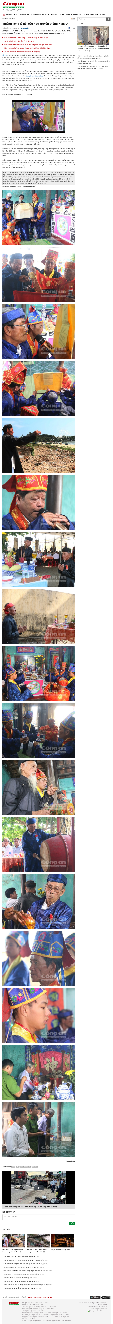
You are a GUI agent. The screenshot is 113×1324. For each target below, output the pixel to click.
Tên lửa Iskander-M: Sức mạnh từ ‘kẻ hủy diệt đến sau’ (21, 1267)
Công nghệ (94, 14)
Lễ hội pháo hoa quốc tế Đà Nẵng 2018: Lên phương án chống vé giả (26, 38)
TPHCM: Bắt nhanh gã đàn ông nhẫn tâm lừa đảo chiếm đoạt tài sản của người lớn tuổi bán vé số (93, 48)
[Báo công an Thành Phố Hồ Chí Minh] (13, 5)
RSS (73, 18)
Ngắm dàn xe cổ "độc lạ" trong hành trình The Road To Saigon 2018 (25, 1284)
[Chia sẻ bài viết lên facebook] (69, 28)
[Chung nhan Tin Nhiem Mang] (97, 1311)
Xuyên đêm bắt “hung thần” (60, 1249)
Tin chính (9, 14)
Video (104, 14)
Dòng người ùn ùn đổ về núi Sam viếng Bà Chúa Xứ (20, 1288)
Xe (100, 14)
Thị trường (46, 14)
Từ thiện (86, 14)
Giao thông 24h (24, 14)
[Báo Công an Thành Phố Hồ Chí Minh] (4, 14)
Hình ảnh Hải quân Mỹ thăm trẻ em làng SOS (18, 1277)
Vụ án (15, 14)
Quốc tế (69, 14)
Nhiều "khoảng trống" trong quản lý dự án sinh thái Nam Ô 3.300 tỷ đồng (27, 48)
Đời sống (54, 14)
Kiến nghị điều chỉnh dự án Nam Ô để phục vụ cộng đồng (22, 51)
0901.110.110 (47, 1297)
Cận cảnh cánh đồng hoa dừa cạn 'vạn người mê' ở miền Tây (23, 1264)
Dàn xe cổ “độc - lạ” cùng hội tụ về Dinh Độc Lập (19, 1281)
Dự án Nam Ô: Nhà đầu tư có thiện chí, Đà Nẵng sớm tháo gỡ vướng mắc (28, 45)
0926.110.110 (38, 1297)
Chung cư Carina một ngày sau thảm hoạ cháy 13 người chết (23, 1260)
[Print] (74, 28)
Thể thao (62, 14)
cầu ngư (35, 1167)
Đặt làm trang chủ (12, 1297)
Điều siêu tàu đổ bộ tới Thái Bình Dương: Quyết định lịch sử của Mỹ (26, 1271)
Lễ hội (4, 55)
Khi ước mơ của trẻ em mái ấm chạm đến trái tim (20, 1257)
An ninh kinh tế (36, 14)
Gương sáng (77, 14)
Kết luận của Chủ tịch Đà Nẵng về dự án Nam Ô (19, 41)
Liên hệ (23, 1297)
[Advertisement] (70, 7)
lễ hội (13, 1167)
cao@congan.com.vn (101, 1309)
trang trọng (30, 76)
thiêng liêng (39, 76)
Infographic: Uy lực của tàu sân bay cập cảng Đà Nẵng (21, 1274)
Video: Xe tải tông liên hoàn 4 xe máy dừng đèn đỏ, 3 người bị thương (30, 1206)
